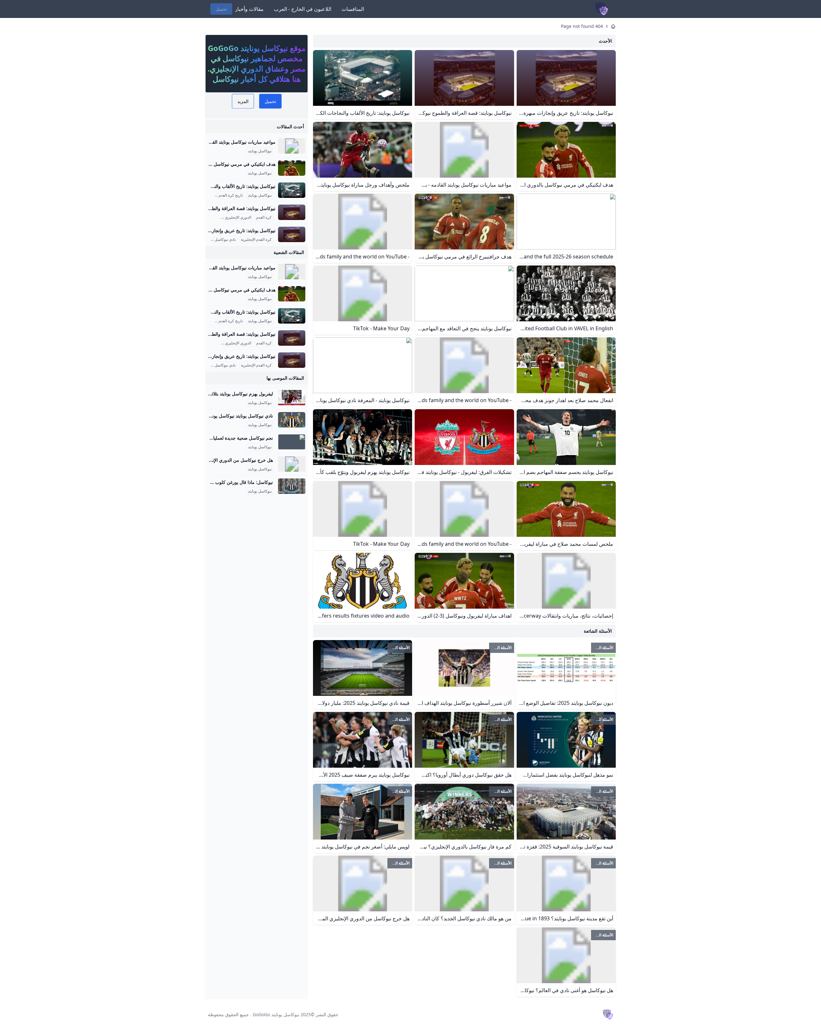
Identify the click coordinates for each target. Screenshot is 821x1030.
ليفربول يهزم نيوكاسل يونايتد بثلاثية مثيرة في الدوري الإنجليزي (215, 394)
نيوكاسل (213, 217)
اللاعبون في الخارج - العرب (302, 9)
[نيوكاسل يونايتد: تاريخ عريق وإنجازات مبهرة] (291, 234)
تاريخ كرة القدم (231, 195)
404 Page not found (582, 26)
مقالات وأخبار (249, 9)
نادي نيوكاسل (225, 239)
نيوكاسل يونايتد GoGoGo (275, 1014)
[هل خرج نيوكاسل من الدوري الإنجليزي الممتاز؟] (291, 464)
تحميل (221, 9)
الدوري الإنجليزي (238, 217)
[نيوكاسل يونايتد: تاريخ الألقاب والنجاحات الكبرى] (291, 190)
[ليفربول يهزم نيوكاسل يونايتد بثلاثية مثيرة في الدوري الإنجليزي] (291, 397)
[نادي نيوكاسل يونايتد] (291, 419)
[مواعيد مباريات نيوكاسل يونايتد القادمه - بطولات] (291, 146)
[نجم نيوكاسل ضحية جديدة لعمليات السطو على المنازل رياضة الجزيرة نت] (291, 442)
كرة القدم (264, 217)
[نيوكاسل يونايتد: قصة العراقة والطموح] (291, 212)
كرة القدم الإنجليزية (256, 239)
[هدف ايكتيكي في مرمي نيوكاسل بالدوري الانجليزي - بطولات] (291, 168)
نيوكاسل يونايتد (260, 151)
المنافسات (353, 9)
